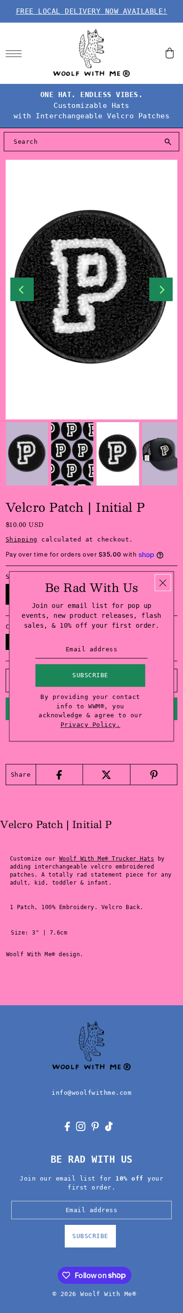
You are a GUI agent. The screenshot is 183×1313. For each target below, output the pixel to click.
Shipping (22, 539)
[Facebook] (59, 774)
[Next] (161, 289)
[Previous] (22, 289)
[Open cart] (170, 53)
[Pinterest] (153, 774)
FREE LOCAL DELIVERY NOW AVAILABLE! (92, 11)
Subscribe (90, 1235)
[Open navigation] (16, 53)
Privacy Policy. (91, 724)
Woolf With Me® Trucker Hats (106, 858)
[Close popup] (163, 582)
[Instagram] (80, 1127)
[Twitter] (106, 774)
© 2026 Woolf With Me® (95, 1293)
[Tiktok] (109, 1127)
